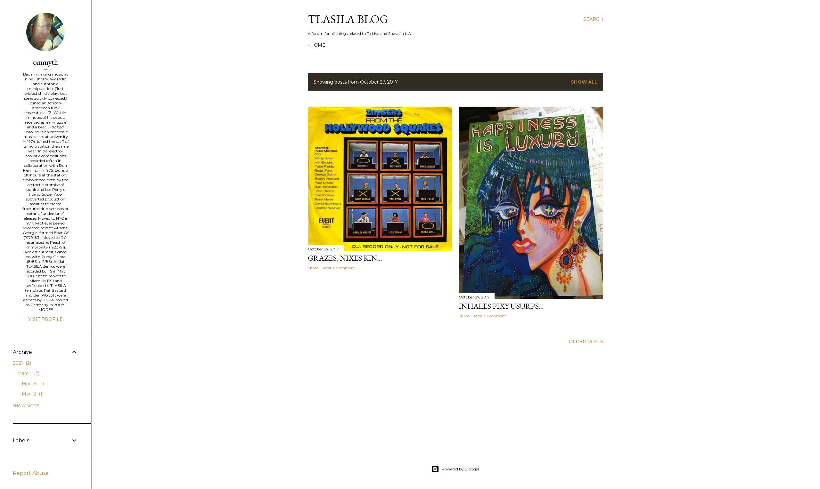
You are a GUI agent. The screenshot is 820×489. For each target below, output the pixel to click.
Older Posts (586, 342)
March (27, 373)
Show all (584, 82)
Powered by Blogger (461, 469)
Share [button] (313, 267)
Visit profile (45, 319)
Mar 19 (32, 384)
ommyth (45, 62)
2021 (21, 363)
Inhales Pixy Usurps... (501, 306)
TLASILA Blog (348, 19)
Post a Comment (339, 267)
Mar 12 (32, 394)
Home (317, 45)
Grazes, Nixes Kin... (345, 258)
